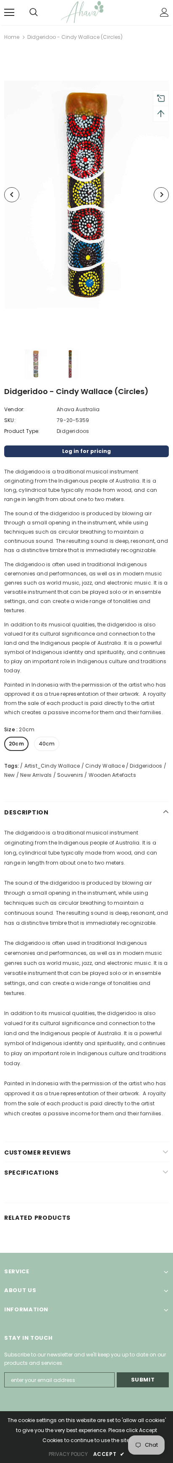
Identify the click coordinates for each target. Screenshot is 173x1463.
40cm (47, 743)
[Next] (161, 194)
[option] (86, 195)
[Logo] (87, 12)
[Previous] (11, 194)
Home (11, 37)
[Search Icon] (42, 12)
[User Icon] (164, 12)
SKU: (10, 420)
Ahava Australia (78, 409)
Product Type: (22, 431)
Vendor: (14, 409)
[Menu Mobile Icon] (9, 13)
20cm (16, 743)
